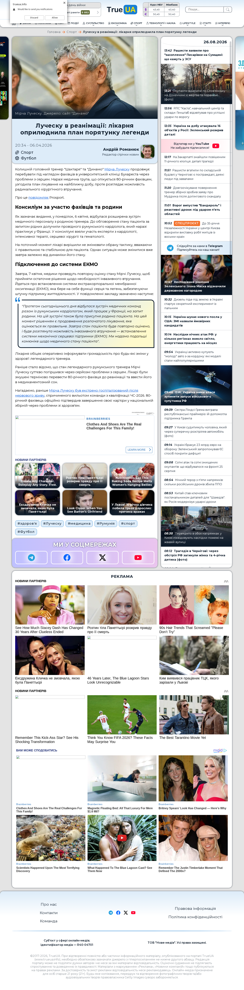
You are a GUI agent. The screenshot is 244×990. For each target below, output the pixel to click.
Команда (48, 921)
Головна (53, 32)
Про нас (49, 904)
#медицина (79, 523)
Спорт (72, 32)
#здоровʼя (27, 523)
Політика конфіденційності (195, 916)
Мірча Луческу (117, 169)
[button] (98, 12)
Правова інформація (195, 908)
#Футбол (26, 532)
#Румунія (106, 523)
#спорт (128, 523)
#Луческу (52, 523)
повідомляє (38, 197)
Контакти (49, 912)
